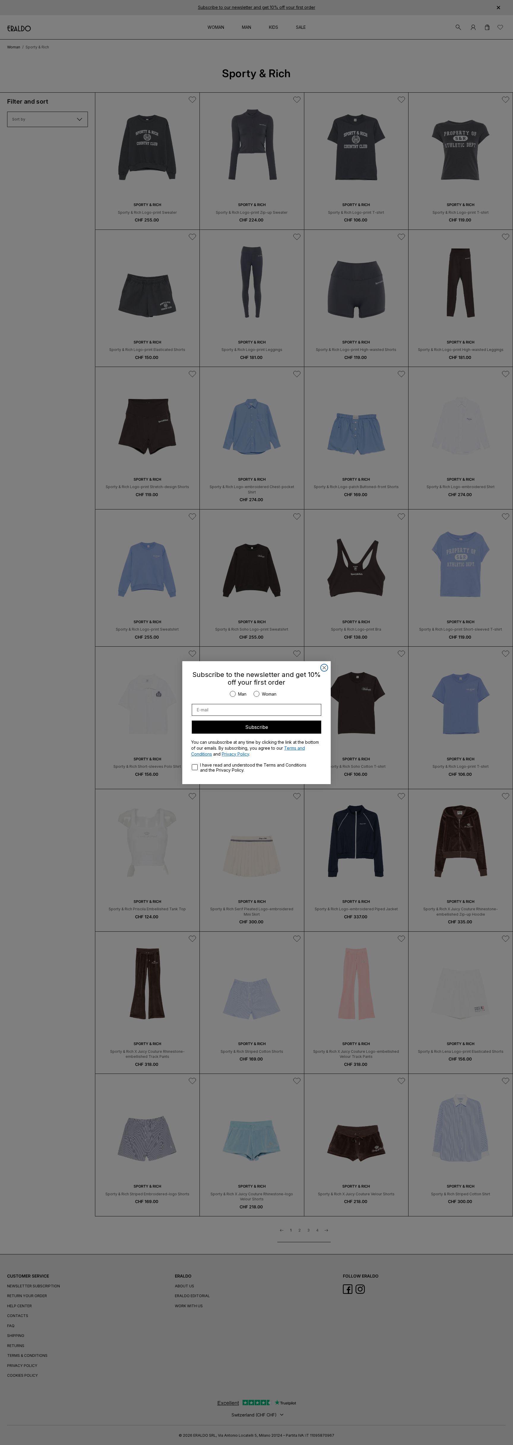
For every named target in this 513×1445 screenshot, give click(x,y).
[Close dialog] (324, 667)
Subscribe (256, 727)
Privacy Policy (235, 753)
